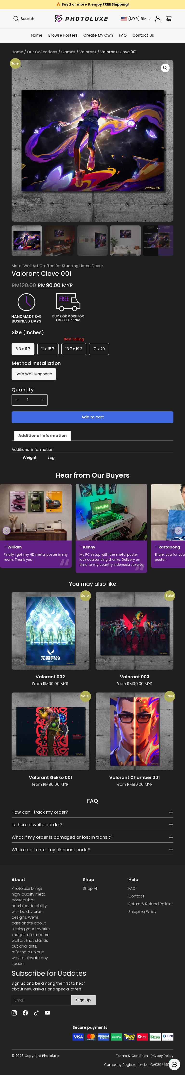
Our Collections (42, 52)
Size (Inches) (28, 332)
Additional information (42, 435)
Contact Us (143, 35)
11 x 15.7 (47, 349)
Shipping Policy (142, 911)
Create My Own (98, 35)
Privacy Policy (162, 1055)
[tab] (42, 436)
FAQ (123, 35)
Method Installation (36, 363)
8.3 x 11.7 (23, 349)
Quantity (23, 389)
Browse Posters (63, 35)
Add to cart (92, 417)
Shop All (90, 888)
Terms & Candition (132, 1055)
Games (68, 52)
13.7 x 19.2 (74, 349)
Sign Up (83, 1000)
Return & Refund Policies (150, 904)
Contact (136, 896)
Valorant (87, 52)
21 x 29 (99, 349)
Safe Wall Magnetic (34, 374)
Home (36, 35)
